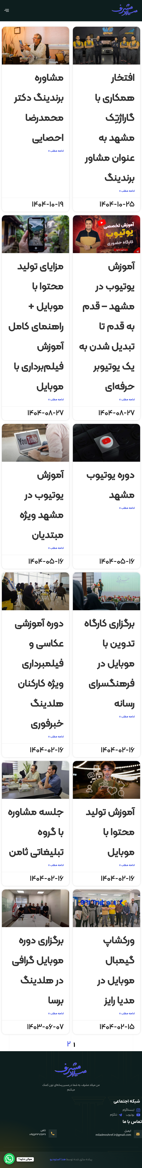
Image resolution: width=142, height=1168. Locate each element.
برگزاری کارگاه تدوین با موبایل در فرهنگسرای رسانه (109, 663)
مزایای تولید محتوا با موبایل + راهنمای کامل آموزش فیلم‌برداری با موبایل (36, 326)
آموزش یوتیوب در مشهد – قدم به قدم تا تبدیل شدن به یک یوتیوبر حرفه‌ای (107, 326)
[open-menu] (6, 11)
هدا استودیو (58, 1159)
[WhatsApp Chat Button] (9, 1158)
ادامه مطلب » (127, 191)
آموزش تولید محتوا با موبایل (110, 832)
